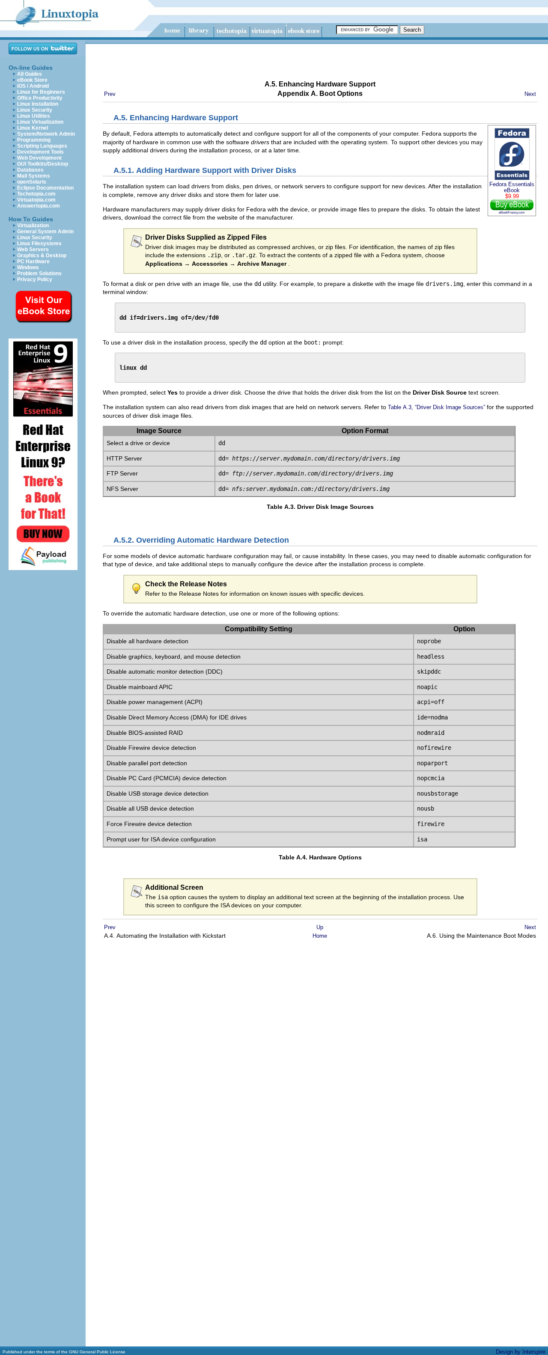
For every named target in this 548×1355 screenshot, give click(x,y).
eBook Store (32, 80)
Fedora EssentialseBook (511, 187)
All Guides (29, 74)
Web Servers (33, 250)
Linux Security (34, 110)
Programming (34, 140)
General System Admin (45, 232)
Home (320, 936)
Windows (28, 267)
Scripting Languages (42, 146)
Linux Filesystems (39, 244)
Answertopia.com (38, 206)
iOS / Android (33, 86)
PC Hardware (33, 261)
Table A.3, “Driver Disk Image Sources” (436, 407)
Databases (30, 170)
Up (319, 927)
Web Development (39, 158)
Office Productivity (40, 98)
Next (530, 94)
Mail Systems (33, 176)
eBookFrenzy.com (512, 212)
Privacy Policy (34, 279)
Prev (110, 94)
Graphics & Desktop (41, 256)
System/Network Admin (46, 134)
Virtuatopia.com (36, 200)
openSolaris (31, 182)
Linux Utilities (33, 116)
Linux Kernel (32, 128)
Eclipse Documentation (45, 188)
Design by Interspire (520, 1352)
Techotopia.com (36, 194)
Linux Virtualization (40, 122)
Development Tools (40, 152)
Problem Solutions (39, 273)
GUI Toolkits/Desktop (42, 164)
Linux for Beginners (41, 92)
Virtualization (33, 226)
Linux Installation (37, 104)
